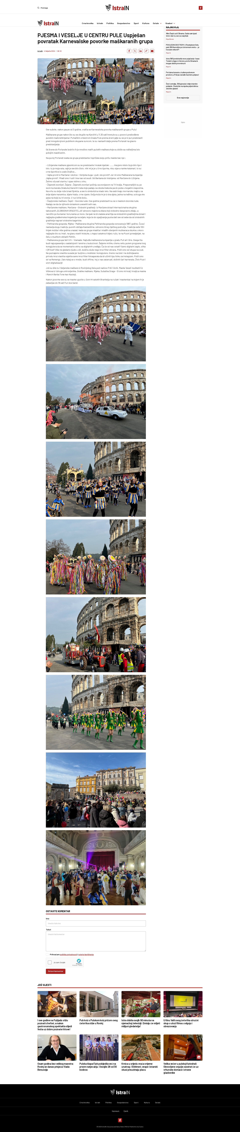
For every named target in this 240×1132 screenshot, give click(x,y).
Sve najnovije (183, 97)
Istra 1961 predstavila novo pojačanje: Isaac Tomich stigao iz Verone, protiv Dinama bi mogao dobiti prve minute (183, 60)
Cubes (141, 1126)
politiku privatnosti (68, 954)
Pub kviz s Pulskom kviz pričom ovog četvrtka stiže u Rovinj (99, 1022)
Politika (110, 23)
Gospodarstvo (123, 23)
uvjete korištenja (86, 954)
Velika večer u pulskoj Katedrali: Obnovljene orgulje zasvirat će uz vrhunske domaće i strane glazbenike (181, 1068)
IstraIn (100, 23)
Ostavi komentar (55, 971)
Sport (136, 23)
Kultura (145, 23)
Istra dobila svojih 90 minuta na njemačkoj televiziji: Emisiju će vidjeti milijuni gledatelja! (141, 1023)
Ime (47, 918)
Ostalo (156, 23)
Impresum (115, 1111)
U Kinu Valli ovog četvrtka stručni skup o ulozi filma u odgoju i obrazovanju (181, 1023)
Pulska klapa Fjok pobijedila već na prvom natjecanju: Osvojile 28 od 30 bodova (98, 1066)
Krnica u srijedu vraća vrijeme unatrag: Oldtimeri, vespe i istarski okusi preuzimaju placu (140, 1066)
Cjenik (126, 1111)
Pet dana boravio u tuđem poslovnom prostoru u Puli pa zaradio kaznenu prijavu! (182, 73)
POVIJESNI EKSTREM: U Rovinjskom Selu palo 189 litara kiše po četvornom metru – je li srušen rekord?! (182, 47)
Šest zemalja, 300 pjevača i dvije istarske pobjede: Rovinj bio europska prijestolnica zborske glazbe (182, 86)
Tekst (48, 929)
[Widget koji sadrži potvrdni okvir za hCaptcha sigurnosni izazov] (65, 962)
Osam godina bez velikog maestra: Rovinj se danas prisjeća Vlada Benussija (56, 1066)
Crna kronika (87, 23)
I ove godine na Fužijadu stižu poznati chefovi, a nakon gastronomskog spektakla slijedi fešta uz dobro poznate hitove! (55, 1025)
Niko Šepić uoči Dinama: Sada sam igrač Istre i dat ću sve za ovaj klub (181, 34)
